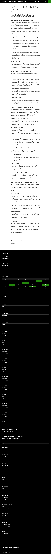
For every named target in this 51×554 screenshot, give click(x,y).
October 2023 (4, 358)
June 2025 (4, 329)
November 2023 (5, 356)
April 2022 (4, 398)
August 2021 (4, 416)
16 (45, 284)
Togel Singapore (5, 447)
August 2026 (4, 299)
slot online (4, 267)
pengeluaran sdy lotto (6, 524)
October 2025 (4, 320)
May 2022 (4, 396)
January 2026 (4, 315)
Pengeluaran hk (5, 265)
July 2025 (4, 326)
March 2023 (4, 374)
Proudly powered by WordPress (7, 552)
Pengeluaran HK (17, 547)
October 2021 (4, 412)
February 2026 (5, 313)
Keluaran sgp (4, 458)
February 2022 (5, 403)
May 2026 (4, 306)
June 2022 (4, 394)
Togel (3, 474)
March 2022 (4, 401)
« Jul (3, 291)
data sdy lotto (4, 537)
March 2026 (4, 311)
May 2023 (4, 369)
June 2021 (4, 421)
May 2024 (4, 342)
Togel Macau (4, 461)
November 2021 (5, 410)
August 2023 (4, 362)
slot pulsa (4, 463)
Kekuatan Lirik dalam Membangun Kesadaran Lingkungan (22, 244)
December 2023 (5, 353)
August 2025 (4, 324)
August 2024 (4, 335)
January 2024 (4, 351)
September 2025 (5, 322)
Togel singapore (5, 547)
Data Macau (4, 269)
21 (32, 286)
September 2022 (5, 387)
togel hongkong (5, 454)
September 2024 (5, 333)
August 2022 (4, 389)
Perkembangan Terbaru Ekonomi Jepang (9, 429)
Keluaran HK (4, 260)
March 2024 (4, 347)
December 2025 (5, 317)
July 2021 (4, 419)
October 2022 (4, 385)
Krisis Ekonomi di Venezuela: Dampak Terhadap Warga (12, 436)
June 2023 (4, 367)
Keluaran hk (40, 1)
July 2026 (4, 302)
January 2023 (4, 378)
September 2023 (5, 360)
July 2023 (4, 365)
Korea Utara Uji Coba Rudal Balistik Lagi (9, 431)
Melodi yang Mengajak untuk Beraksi (18, 240)
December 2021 (5, 407)
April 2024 (4, 344)
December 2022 (5, 380)
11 (12, 284)
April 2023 (4, 371)
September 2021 (5, 414)
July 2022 (4, 392)
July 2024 (4, 338)
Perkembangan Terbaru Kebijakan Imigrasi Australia (12, 438)
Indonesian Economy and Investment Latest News (14, 1)
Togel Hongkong (5, 256)
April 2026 (4, 308)
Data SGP (45, 1)
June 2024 (4, 340)
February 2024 (5, 349)
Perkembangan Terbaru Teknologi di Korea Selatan (11, 433)
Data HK (3, 449)
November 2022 (5, 383)
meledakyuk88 (21, 11)
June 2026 (4, 304)
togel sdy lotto (4, 535)
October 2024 (4, 331)
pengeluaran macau (5, 533)
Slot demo (4, 456)
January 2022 (4, 405)
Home (35, 1)
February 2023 (5, 376)
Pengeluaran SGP (5, 258)
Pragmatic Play (5, 263)
